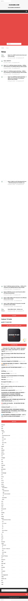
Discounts (4, 545)
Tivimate (3, 571)
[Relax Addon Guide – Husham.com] (4, 310)
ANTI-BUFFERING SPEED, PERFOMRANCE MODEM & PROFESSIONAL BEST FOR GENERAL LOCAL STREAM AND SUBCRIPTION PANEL (13, 411)
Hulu (2, 476)
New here (3, 379)
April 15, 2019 (12, 184)
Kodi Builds (4, 497)
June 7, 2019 (8, 62)
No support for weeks (6, 381)
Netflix (2, 512)
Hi (1, 384)
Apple (2, 446)
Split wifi (3, 563)
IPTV (2, 480)
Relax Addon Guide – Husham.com (15, 309)
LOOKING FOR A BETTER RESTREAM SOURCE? (11, 367)
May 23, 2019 (8, 74)
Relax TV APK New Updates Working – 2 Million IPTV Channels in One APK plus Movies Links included (15, 286)
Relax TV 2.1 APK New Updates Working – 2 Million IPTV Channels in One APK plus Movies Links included (15, 71)
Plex (2, 538)
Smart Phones (4, 556)
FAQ (2, 461)
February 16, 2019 (9, 306)
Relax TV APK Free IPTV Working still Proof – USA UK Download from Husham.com (17, 182)
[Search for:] (5, 1)
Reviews (3, 541)
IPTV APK (4, 439)
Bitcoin (2, 454)
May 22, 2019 (12, 81)
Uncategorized (4, 574)
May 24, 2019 (8, 68)
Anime (3, 431)
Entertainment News (6, 519)
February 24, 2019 (9, 300)
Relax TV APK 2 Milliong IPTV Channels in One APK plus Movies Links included (14, 304)
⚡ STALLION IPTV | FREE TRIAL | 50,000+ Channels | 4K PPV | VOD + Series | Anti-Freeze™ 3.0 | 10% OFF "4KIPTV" (13, 350)
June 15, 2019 (12, 57)
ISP (2, 526)
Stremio (3, 567)
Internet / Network (6, 548)
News (2, 516)
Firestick (3, 465)
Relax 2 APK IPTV (7, 60)
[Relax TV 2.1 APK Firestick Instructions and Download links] (4, 55)
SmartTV (3, 559)
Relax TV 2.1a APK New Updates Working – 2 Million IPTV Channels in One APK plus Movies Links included (15, 66)
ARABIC (3, 450)
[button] (26, 11)
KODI (2, 484)
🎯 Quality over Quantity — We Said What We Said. (13, 403)
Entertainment (6, 490)
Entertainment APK (6, 435)
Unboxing (4, 552)
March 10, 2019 (8, 294)
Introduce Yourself (5, 407)
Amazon (3, 424)
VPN (2, 582)
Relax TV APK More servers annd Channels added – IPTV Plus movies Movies (15, 292)
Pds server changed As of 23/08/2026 (9, 361)
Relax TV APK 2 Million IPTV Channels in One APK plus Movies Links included (15, 298)
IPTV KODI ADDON (6, 493)
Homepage (3, 472)
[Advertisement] (14, 28)
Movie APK (3, 508)
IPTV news (4, 523)
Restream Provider (5, 373)
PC (2, 534)
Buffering (3, 371)
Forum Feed (14, 345)
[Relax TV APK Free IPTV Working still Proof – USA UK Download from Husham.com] (4, 232)
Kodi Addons (4, 487)
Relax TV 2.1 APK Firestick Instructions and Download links (17, 55)
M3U (2, 505)
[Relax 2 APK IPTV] (2, 61)
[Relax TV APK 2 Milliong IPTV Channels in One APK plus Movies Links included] (2, 303)
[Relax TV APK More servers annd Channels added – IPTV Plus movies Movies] (2, 292)
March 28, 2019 (8, 289)
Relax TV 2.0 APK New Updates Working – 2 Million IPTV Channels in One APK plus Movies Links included (17, 78)
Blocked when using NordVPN (8, 390)
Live (2, 501)
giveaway (3, 469)
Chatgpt (3, 457)
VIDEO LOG (3, 578)
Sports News (4, 530)
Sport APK (4, 442)
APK (2, 428)
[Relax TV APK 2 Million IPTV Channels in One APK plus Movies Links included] (2, 298)
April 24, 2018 (12, 310)
